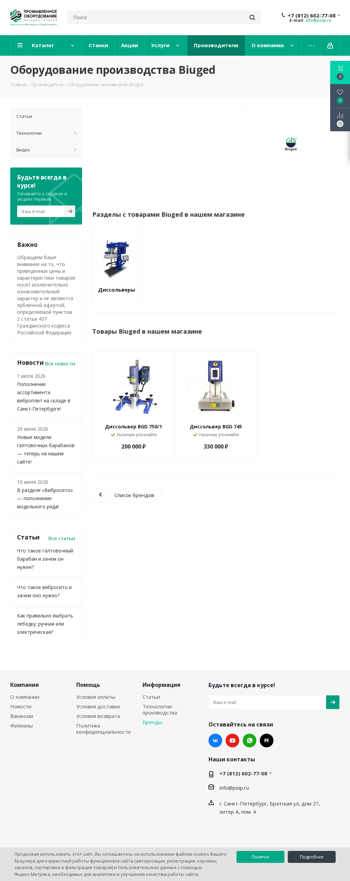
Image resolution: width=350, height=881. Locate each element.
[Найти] (252, 17)
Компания (24, 685)
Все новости (60, 363)
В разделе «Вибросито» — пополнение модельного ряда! (45, 498)
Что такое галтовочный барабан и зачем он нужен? (45, 558)
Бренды (152, 722)
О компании (24, 696)
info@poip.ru (318, 20)
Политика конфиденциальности (103, 728)
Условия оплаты (95, 696)
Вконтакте (215, 740)
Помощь (88, 685)
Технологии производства (160, 709)
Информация (161, 685)
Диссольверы (116, 289)
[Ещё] (311, 45)
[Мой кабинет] (330, 45)
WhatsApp (249, 740)
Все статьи (61, 538)
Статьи (151, 696)
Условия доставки (98, 706)
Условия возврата (98, 715)
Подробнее (312, 857)
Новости (20, 706)
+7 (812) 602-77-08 (312, 15)
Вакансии (21, 715)
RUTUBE (266, 740)
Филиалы (21, 725)
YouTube (232, 740)
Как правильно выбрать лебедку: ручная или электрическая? (45, 623)
